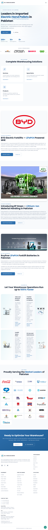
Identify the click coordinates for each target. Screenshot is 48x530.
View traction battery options (29, 324)
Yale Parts (19, 488)
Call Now (16, 32)
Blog (34, 464)
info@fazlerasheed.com (5, 521)
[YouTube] (8, 465)
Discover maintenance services (29, 355)
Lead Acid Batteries (4, 490)
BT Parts (18, 486)
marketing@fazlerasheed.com (6, 522)
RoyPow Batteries (20, 492)
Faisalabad (35, 482)
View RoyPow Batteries (7, 273)
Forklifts (2, 474)
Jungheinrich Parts (20, 474)
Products (35, 456)
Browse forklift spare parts (18, 356)
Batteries (35, 458)
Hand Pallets (3, 486)
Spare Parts (35, 462)
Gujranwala (35, 488)
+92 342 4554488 (5, 502)
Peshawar (35, 490)
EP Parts (18, 490)
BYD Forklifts (19, 494)
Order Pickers (3, 482)
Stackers (2, 484)
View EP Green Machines (7, 222)
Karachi (34, 476)
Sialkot (34, 486)
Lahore (34, 474)
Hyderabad (35, 492)
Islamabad (35, 478)
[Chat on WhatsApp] (45, 527)
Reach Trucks (3, 476)
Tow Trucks (3, 480)
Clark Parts (19, 478)
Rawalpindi (35, 480)
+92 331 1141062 (5, 503)
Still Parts (19, 476)
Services (34, 460)
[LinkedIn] (2, 465)
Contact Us (17, 154)
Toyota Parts (19, 484)
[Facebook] (5, 465)
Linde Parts (19, 480)
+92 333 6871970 (29, 444)
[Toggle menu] (46, 2)
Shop (34, 468)
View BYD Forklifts (6, 154)
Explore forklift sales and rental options (17, 324)
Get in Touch (5, 32)
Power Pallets (3, 478)
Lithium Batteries (4, 488)
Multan (34, 484)
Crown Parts (19, 482)
